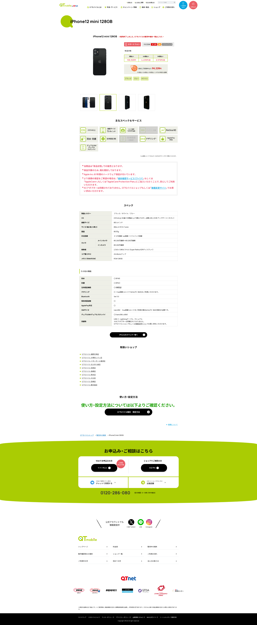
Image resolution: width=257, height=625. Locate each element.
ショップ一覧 (118, 554)
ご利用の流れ (152, 554)
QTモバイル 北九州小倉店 (91, 364)
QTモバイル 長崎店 (89, 371)
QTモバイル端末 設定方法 (128, 412)
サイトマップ (82, 617)
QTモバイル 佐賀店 (89, 368)
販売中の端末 (101, 435)
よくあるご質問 (139, 2)
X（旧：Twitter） (131, 527)
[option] (99, 62)
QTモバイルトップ (87, 435)
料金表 (115, 547)
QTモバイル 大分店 (89, 378)
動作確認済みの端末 (85, 554)
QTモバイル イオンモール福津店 (93, 361)
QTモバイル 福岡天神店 (90, 354)
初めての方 (117, 561)
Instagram (149, 527)
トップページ (83, 547)
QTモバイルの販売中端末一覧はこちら (148, 37)
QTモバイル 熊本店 (89, 375)
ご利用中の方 (183, 6)
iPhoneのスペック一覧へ (128, 335)
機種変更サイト (158, 187)
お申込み (193, 7)
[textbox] (165, 2)
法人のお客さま (150, 2)
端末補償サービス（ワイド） (130, 178)
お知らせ (129, 2)
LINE (140, 527)
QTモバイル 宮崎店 (89, 381)
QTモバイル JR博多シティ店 (92, 358)
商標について (173, 425)
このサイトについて (94, 617)
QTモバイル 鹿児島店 (89, 385)
